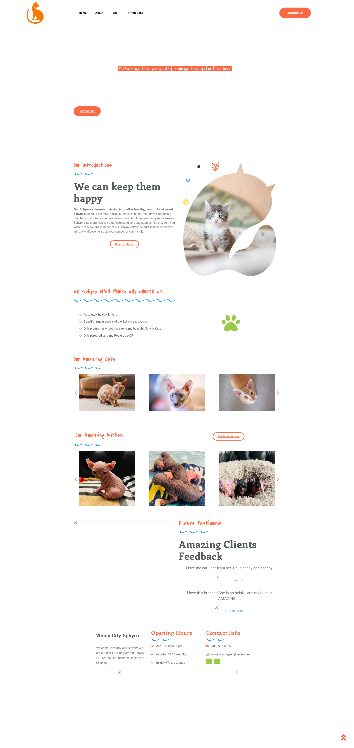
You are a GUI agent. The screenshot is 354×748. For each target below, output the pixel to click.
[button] (82, 13)
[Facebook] (209, 661)
